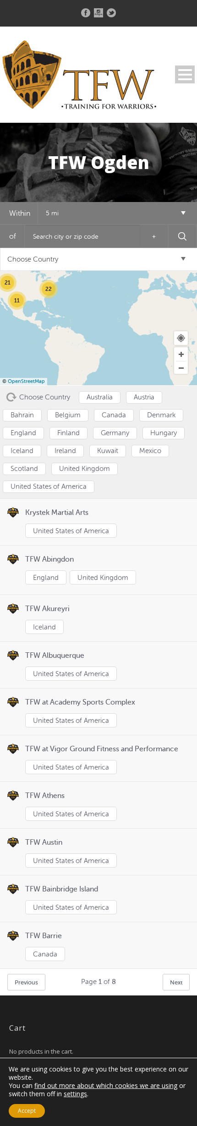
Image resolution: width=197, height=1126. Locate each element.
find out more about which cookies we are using (105, 1085)
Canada (45, 954)
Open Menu (185, 74)
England (46, 578)
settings (75, 1094)
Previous (26, 982)
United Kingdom (102, 578)
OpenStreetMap (26, 381)
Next (176, 982)
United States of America (71, 531)
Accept (27, 1111)
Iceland (44, 627)
